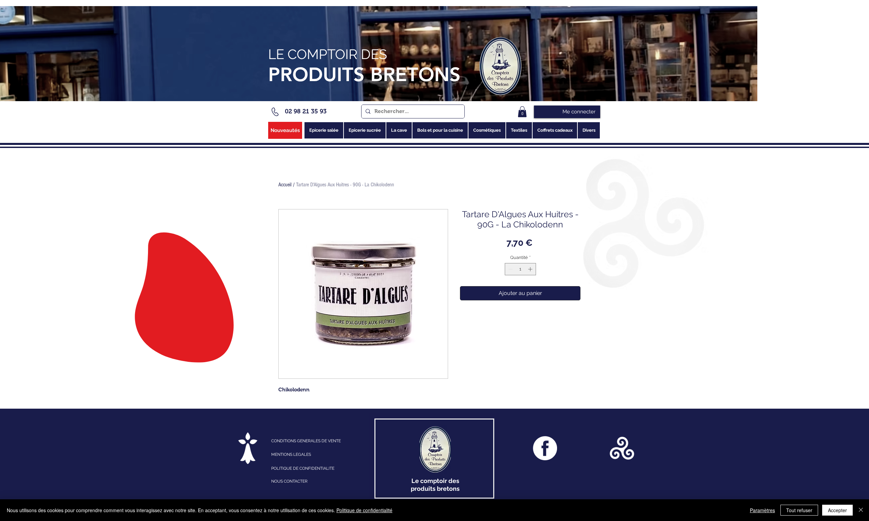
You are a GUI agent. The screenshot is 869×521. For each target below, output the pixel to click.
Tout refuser (799, 510)
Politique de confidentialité (364, 510)
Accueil (285, 185)
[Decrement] (510, 269)
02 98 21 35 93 (306, 111)
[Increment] (531, 269)
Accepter (837, 510)
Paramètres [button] (762, 510)
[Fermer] (861, 510)
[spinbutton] (520, 269)
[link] (522, 111)
